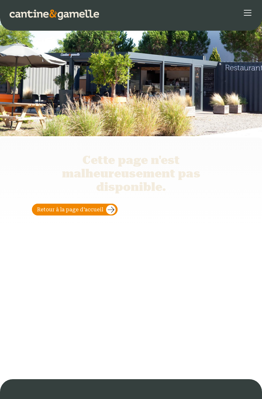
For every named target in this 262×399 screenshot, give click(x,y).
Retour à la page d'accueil (70, 210)
